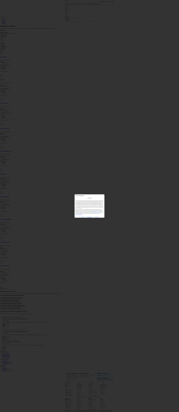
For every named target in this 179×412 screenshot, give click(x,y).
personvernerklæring (78, 214)
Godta (83, 217)
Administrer (89, 217)
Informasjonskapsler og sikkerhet (96, 212)
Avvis (96, 217)
